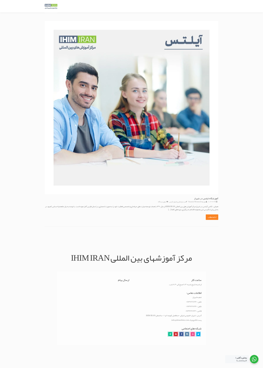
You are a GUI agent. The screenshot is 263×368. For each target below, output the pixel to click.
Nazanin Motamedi (195, 201)
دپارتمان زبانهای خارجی (176, 201)
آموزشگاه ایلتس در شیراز (206, 198)
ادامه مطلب (212, 217)
